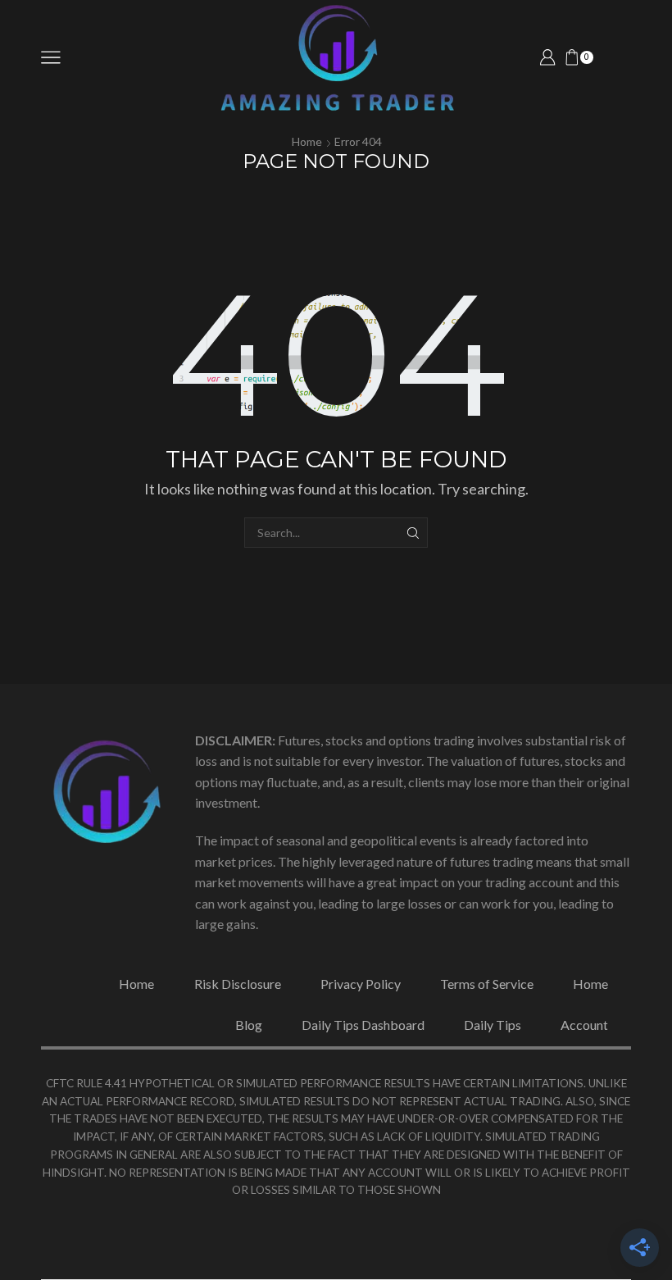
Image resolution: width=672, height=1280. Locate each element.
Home (307, 141)
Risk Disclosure (237, 983)
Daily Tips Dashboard (363, 1024)
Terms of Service (487, 983)
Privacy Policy (360, 983)
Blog (248, 1024)
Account (584, 1024)
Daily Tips (492, 1024)
